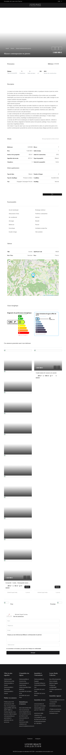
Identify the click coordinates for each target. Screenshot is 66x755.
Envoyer (33, 652)
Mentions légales (53, 683)
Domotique (12, 228)
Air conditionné (13, 217)
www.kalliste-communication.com (44, 751)
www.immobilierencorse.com (26, 726)
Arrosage (11, 221)
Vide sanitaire (39, 232)
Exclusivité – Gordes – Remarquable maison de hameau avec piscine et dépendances (27, 583)
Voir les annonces (18, 616)
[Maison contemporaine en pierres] (33, 275)
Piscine (37, 224)
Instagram (37, 738)
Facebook (30, 738)
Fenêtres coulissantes (41, 213)
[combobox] (33, 644)
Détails (27, 587)
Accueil (7, 48)
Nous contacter (53, 681)
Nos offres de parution (55, 679)
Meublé (37, 221)
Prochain (53, 604)
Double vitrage (13, 232)
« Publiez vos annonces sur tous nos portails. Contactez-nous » (55, 711)
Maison (12, 48)
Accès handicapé (13, 210)
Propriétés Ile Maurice (39, 683)
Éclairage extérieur (40, 210)
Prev (11, 604)
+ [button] (9, 261)
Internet (37, 217)
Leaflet (44, 295)
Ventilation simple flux (41, 228)
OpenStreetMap (50, 295)
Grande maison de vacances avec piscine (46, 373)
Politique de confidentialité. (34, 648)
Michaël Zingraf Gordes (12, 592)
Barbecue (11, 224)
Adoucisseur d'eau (14, 213)
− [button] (9, 264)
